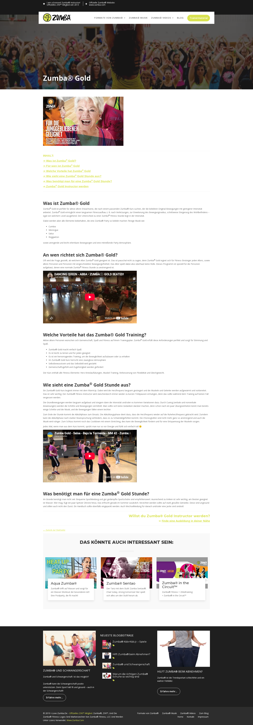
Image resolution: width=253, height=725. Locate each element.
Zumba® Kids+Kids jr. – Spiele (130, 641)
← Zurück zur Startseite (54, 530)
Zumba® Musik (138, 17)
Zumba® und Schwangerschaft (131, 664)
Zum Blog (203, 713)
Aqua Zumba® (64, 583)
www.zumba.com (75, 720)
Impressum (203, 716)
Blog (180, 17)
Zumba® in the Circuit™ (175, 585)
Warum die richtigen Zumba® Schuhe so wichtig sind (130, 675)
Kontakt (190, 716)
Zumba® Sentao (120, 583)
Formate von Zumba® (108, 17)
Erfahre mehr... (54, 697)
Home (180, 716)
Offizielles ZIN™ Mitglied (80, 713)
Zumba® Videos (161, 17)
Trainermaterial (199, 18)
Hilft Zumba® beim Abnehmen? (131, 654)
